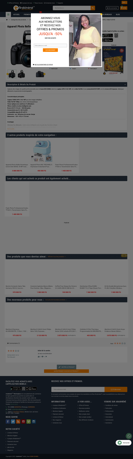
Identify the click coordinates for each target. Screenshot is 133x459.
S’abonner (51, 50)
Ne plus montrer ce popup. (44, 64)
